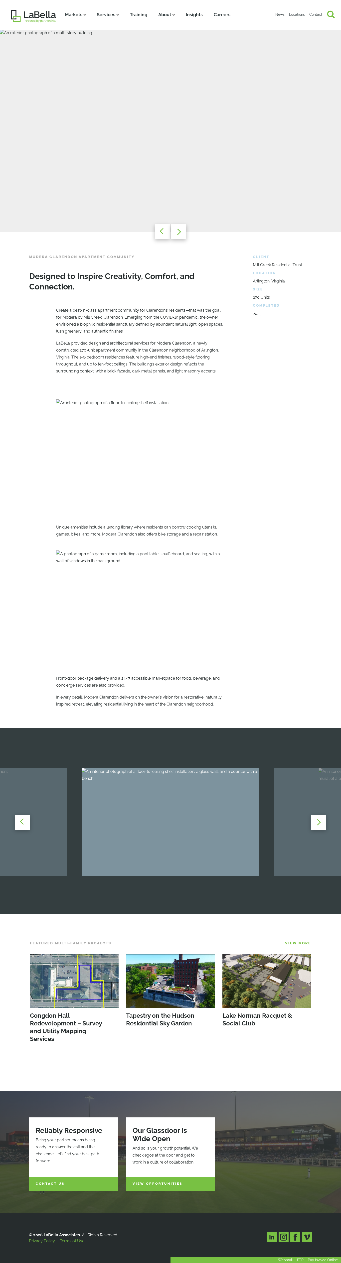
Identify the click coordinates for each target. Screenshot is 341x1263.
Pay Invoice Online (323, 1260)
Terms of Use (72, 1241)
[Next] (178, 231)
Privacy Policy (42, 1241)
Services (106, 14)
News (280, 14)
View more (298, 943)
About (164, 14)
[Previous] (162, 231)
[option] (170, 131)
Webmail (285, 1260)
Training (138, 14)
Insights (194, 14)
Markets (73, 14)
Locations (297, 14)
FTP (300, 1260)
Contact (315, 14)
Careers (222, 14)
